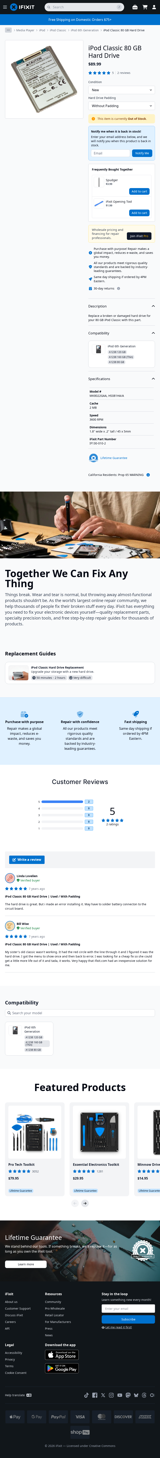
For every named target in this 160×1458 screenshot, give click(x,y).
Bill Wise (23, 924)
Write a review (29, 859)
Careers (10, 1322)
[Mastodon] (128, 1395)
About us (11, 1302)
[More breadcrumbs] (8, 30)
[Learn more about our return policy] (118, 288)
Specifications (99, 379)
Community (53, 1302)
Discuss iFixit (14, 1315)
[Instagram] (111, 1395)
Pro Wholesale (55, 1308)
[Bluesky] (136, 1395)
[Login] (154, 7)
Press (48, 1328)
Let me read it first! (118, 1327)
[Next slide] (85, 1203)
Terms (9, 1366)
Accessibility (13, 1353)
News (49, 1335)
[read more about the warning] (148, 475)
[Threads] (144, 1395)
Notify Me (142, 153)
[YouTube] (119, 1395)
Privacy (10, 1359)
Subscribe (128, 1319)
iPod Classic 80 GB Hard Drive (124, 30)
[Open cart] (145, 7)
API (7, 1328)
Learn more (26, 1264)
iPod (42, 30)
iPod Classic (58, 30)
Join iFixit (139, 236)
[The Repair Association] (152, 1395)
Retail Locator (54, 1315)
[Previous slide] (75, 1203)
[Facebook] (94, 1395)
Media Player (25, 30)
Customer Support (18, 1308)
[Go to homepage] (24, 7)
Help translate (15, 1395)
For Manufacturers (58, 1322)
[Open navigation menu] (5, 7)
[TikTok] (86, 1395)
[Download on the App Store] (62, 1355)
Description (97, 306)
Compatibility (98, 333)
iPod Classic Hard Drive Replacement (57, 667)
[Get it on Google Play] (62, 1368)
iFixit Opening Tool (119, 202)
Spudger (112, 180)
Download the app (60, 1345)
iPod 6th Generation (85, 30)
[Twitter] (103, 1395)
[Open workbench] (135, 7)
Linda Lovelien (27, 876)
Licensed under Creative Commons (91, 1446)
